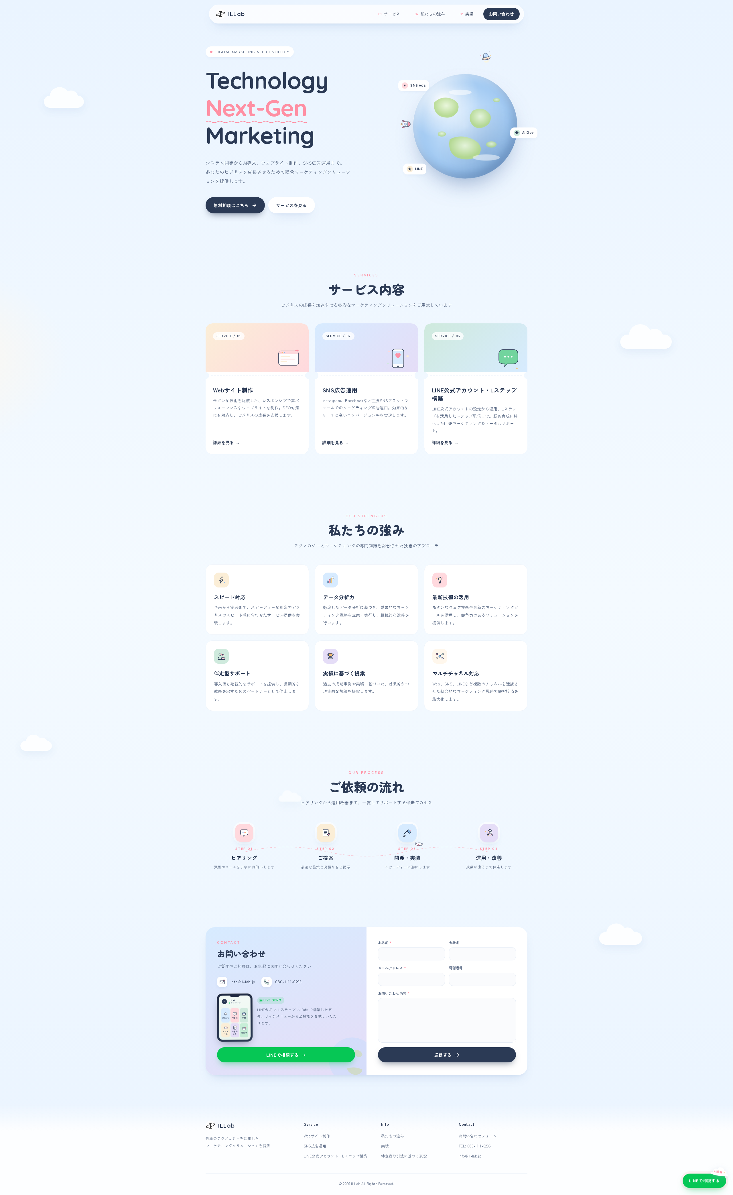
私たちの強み (430, 14)
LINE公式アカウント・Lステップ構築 (335, 1156)
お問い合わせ (501, 13)
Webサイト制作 (317, 1136)
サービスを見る (291, 205)
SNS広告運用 (315, 1146)
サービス (389, 14)
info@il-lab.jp (470, 1156)
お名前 (385, 942)
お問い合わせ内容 (394, 993)
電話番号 (456, 967)
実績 (467, 14)
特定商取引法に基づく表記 (404, 1156)
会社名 (454, 942)
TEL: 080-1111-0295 (475, 1146)
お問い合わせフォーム (478, 1136)
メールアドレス (392, 967)
